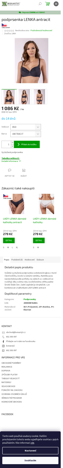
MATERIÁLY (6, 382)
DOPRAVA (6, 370)
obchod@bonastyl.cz (16, 332)
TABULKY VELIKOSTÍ (10, 378)
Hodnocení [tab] (30, 259)
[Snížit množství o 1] (12, 146)
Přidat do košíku (29, 144)
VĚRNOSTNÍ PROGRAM (12, 398)
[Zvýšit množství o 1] (12, 142)
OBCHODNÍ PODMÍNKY (11, 363)
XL (17, 247)
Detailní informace (10, 161)
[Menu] (56, 4)
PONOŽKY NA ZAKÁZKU (12, 390)
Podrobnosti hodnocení (41, 30)
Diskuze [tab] (40, 259)
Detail (9, 240)
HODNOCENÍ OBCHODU (12, 401)
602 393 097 (11, 336)
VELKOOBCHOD (8, 386)
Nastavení (30, 450)
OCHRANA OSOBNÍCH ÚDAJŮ (14, 394)
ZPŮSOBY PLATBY (10, 374)
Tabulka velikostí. (11, 158)
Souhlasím (30, 460)
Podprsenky (30, 299)
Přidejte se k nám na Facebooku (20, 341)
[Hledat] (40, 4)
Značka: (10, 33)
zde (32, 443)
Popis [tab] (6, 259)
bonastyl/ (10, 345)
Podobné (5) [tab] (17, 259)
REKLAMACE (7, 366)
